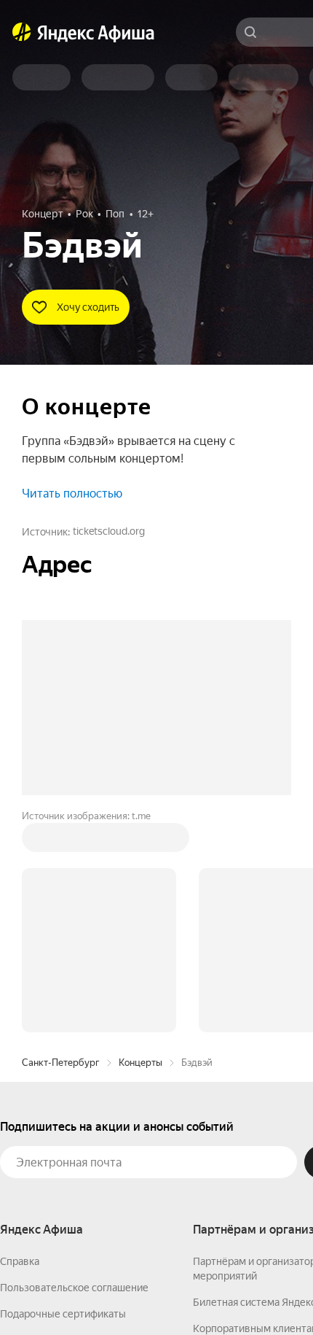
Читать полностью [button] (72, 493)
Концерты (140, 1062)
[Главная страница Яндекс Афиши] (21, 32)
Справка (19, 1261)
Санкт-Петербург (61, 1062)
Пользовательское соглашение (74, 1287)
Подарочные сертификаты (63, 1314)
